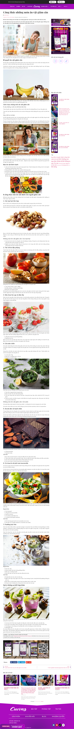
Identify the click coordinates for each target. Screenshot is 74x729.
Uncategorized (65, 165)
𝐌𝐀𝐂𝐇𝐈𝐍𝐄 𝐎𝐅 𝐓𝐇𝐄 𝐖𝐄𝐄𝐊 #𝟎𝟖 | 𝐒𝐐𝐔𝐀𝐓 (11, 688)
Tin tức (8, 17)
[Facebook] (53, 725)
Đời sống (54, 167)
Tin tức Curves (62, 163)
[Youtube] (57, 725)
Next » (42, 701)
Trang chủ (12, 6)
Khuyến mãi (30, 6)
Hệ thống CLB (53, 6)
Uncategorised (59, 165)
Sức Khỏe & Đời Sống (61, 161)
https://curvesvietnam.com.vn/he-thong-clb (23, 636)
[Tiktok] (60, 725)
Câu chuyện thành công (60, 157)
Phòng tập (46, 709)
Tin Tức (65, 6)
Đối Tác (69, 165)
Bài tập (23, 6)
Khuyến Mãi (30, 716)
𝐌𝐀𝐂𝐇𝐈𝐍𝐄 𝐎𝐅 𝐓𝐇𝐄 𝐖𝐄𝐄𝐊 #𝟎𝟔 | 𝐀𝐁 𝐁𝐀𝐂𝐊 (62, 688)
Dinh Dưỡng (12, 17)
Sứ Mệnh (18, 6)
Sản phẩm (16, 716)
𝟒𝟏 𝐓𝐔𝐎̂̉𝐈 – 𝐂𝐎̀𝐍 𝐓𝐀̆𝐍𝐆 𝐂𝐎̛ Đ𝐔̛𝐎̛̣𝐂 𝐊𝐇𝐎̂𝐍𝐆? (44, 688)
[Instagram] (63, 725)
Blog (59, 6)
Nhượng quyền (44, 6)
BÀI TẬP (34, 709)
